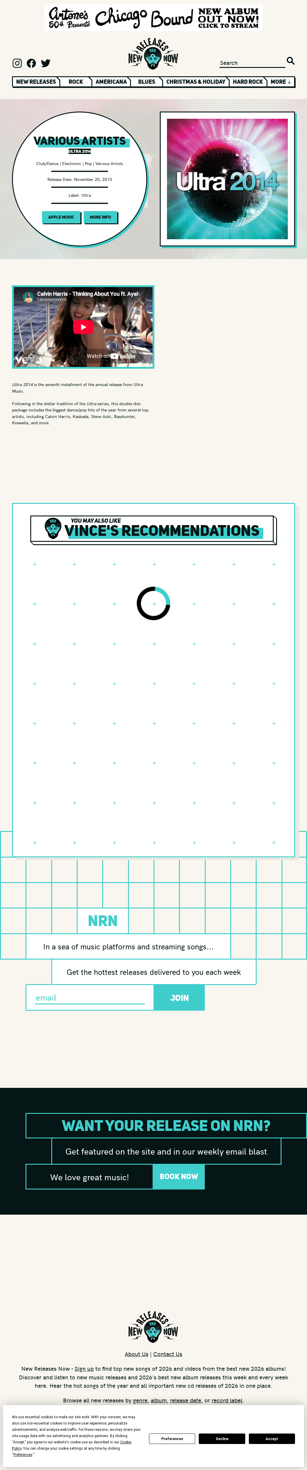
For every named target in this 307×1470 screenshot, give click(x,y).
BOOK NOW (179, 1176)
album (159, 1400)
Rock (76, 81)
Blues (146, 81)
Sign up (84, 1368)
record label (227, 1400)
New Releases (36, 81)
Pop (88, 163)
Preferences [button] (22, 1455)
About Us (136, 1354)
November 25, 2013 (93, 179)
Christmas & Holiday (195, 81)
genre (140, 1400)
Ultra (86, 195)
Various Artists (109, 163)
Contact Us (167, 1354)
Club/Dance (47, 163)
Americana (111, 81)
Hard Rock (248, 81)
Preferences (172, 1439)
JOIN (179, 997)
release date (185, 1400)
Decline (222, 1439)
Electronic (71, 163)
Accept (272, 1439)
